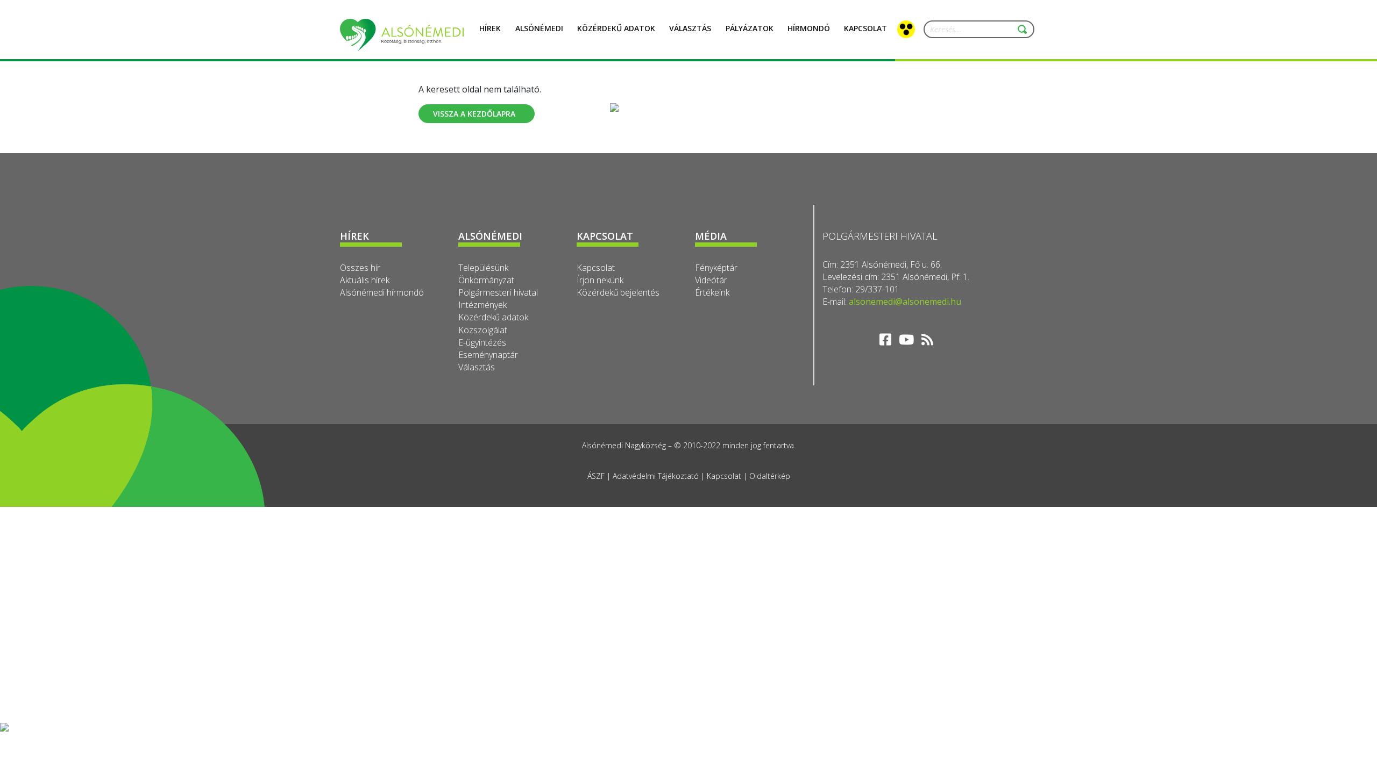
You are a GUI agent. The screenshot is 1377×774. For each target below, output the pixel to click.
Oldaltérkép (769, 476)
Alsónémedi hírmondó (382, 292)
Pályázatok (749, 28)
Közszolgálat (482, 330)
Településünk (483, 268)
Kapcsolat (596, 268)
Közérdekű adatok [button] (616, 28)
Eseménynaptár (488, 355)
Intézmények (482, 305)
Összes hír (360, 268)
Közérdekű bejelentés (618, 292)
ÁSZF (596, 476)
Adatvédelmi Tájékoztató (656, 476)
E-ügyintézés (482, 342)
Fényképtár (716, 268)
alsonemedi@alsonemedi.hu (905, 301)
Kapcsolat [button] (865, 28)
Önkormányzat (486, 280)
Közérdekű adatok (493, 317)
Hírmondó (808, 28)
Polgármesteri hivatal (498, 292)
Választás (690, 28)
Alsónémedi (539, 28)
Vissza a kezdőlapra (474, 114)
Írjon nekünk (600, 280)
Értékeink (712, 292)
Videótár (711, 280)
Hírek (490, 28)
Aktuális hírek (364, 280)
